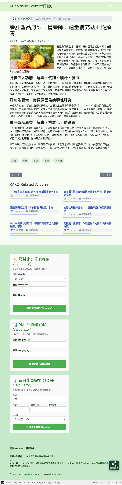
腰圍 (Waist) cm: (21, 284)
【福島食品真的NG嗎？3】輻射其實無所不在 (34, 191)
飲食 (14, 160)
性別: (15, 395)
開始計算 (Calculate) (39, 364)
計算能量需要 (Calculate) (39, 427)
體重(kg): (53, 405)
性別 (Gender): (20, 274)
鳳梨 (47, 160)
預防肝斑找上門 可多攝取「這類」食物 (31, 207)
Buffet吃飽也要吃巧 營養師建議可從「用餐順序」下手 (34, 225)
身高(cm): (35, 405)
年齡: (15, 405)
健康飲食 (13, 40)
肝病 (25, 160)
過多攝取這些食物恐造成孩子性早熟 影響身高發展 (87, 193)
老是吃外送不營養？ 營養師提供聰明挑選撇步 (87, 209)
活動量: (16, 415)
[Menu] (110, 6)
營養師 (58, 160)
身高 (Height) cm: (21, 340)
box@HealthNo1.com (51, 474)
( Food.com (17, 463)
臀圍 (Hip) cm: (20, 295)
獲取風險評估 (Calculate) (39, 308)
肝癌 (36, 160)
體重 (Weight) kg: (21, 350)
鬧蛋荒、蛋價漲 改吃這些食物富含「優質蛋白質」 (87, 225)
